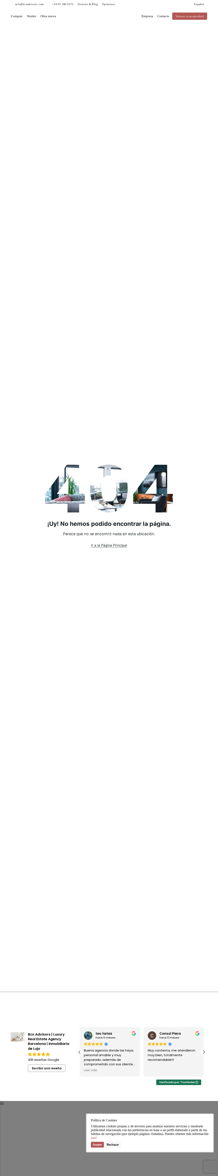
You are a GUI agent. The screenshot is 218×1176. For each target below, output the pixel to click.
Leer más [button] (90, 1070)
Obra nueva (48, 16)
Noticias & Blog (88, 4)
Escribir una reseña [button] (47, 1068)
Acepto (97, 1144)
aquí (94, 1137)
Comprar (17, 16)
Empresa (147, 16)
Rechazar (113, 1144)
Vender (31, 16)
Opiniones (108, 4)
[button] (204, 1052)
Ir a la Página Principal (109, 545)
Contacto (163, 16)
